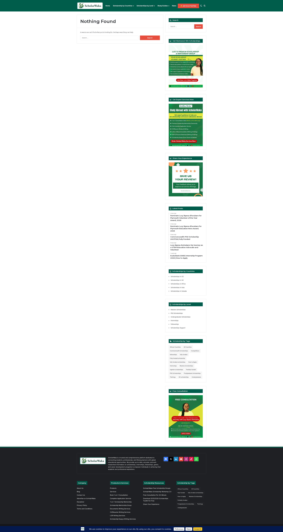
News (174, 6)
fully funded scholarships (177, 362)
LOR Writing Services (117, 515)
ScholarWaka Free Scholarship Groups (156, 488)
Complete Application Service (120, 498)
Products (113, 488)
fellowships (173, 354)
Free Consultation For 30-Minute (154, 495)
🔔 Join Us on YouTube (188, 6)
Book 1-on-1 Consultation (119, 495)
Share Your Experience (151, 504)
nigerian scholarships (176, 369)
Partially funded (191, 369)
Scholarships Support (178, 328)
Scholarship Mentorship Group (120, 505)
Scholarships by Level (145, 6)
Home (107, 6)
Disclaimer (80, 502)
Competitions (195, 351)
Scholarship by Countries (122, 6)
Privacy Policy (82, 505)
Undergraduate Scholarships (180, 317)
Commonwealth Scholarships (179, 351)
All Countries (188, 347)
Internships (174, 320)
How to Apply (192, 362)
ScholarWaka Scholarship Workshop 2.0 (157, 492)
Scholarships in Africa (178, 284)
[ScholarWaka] (90, 5)
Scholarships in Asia (177, 287)
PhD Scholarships (177, 313)
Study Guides (163, 6)
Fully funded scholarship (177, 358)
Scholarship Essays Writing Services (123, 519)
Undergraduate (196, 377)
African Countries (175, 347)
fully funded (183, 354)
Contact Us (81, 495)
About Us (80, 488)
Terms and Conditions (84, 509)
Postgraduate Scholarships (192, 373)
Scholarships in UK (177, 280)
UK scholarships (184, 377)
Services (113, 492)
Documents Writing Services (120, 509)
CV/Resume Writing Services (120, 512)
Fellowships (175, 324)
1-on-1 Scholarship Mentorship (121, 502)
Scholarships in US (177, 276)
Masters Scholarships (178, 309)
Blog (78, 492)
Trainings (173, 377)
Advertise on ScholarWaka (86, 498)
